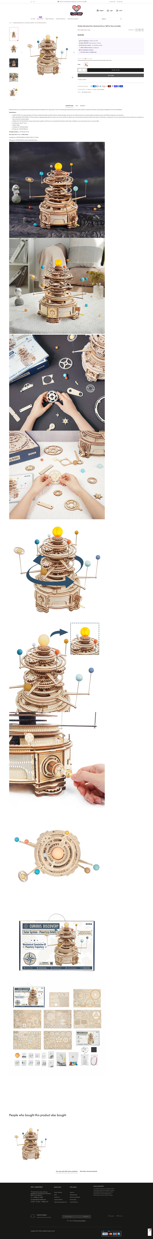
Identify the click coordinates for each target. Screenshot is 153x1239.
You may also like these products (67, 1171)
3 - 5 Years (88, 89)
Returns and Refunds (75, 1197)
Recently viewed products (88, 1171)
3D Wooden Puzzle (86, 92)
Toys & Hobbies (100, 89)
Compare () (112, 1)
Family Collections (61, 18)
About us (72, 1192)
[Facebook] (31, 1)
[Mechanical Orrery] (86, 64)
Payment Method (58, 1199)
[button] (22, 52)
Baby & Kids (40, 18)
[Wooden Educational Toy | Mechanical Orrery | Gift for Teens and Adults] (48, 52)
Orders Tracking (58, 1192)
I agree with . (77, 1220)
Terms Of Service (74, 1202)
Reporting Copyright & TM (60, 1202)
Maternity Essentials (73, 18)
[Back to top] (149, 1234)
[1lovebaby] (76, 10)
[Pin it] (142, 30)
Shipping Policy (73, 1194)
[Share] (136, 30)
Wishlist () (119, 1)
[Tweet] (139, 30)
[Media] (72, 77)
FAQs (55, 1194)
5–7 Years (94, 89)
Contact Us (56, 1197)
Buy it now (111, 75)
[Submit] (121, 19)
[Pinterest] (34, 1)
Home (33, 18)
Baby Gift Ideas (50, 18)
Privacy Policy (73, 1199)
